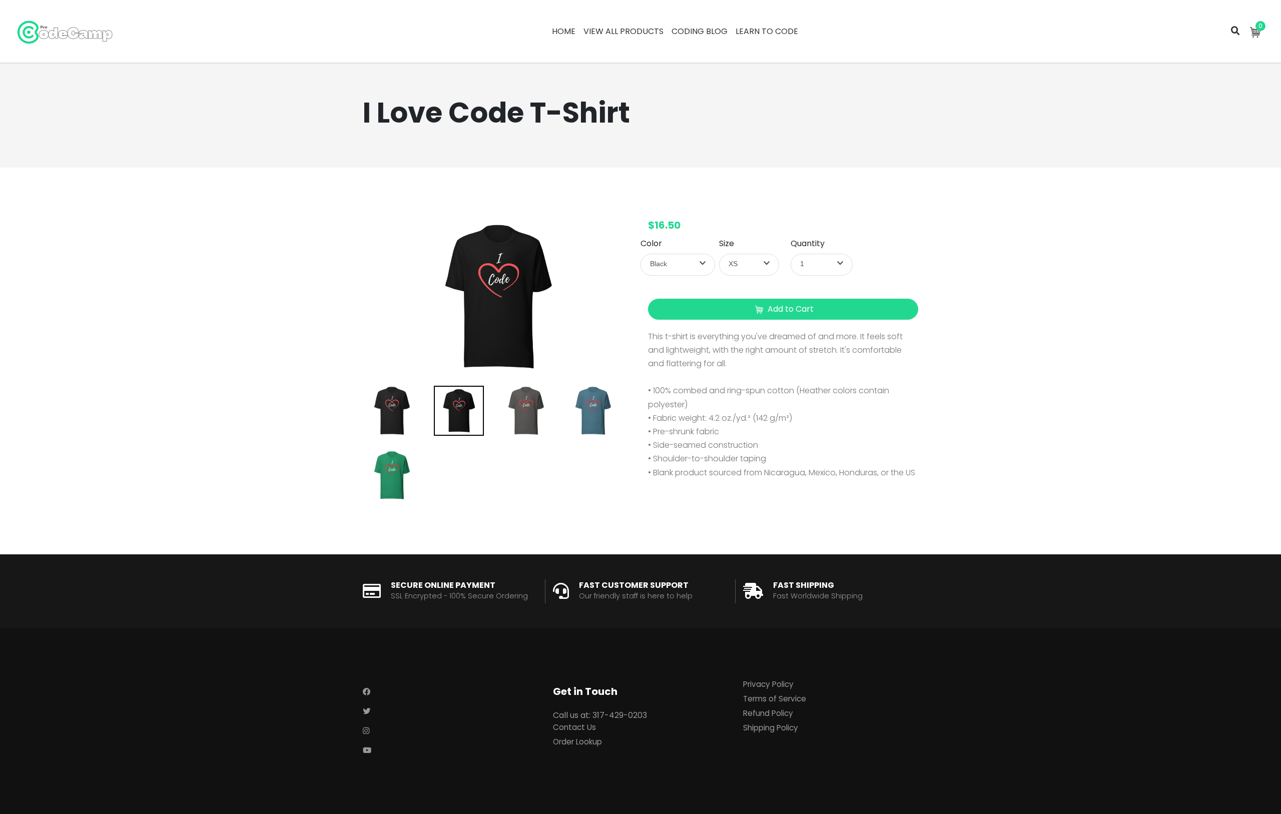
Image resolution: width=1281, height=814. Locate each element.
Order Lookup (577, 741)
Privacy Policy (768, 684)
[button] (677, 265)
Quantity (808, 243)
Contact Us (574, 727)
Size (726, 243)
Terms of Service (774, 698)
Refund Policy (768, 713)
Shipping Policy (770, 727)
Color (651, 243)
